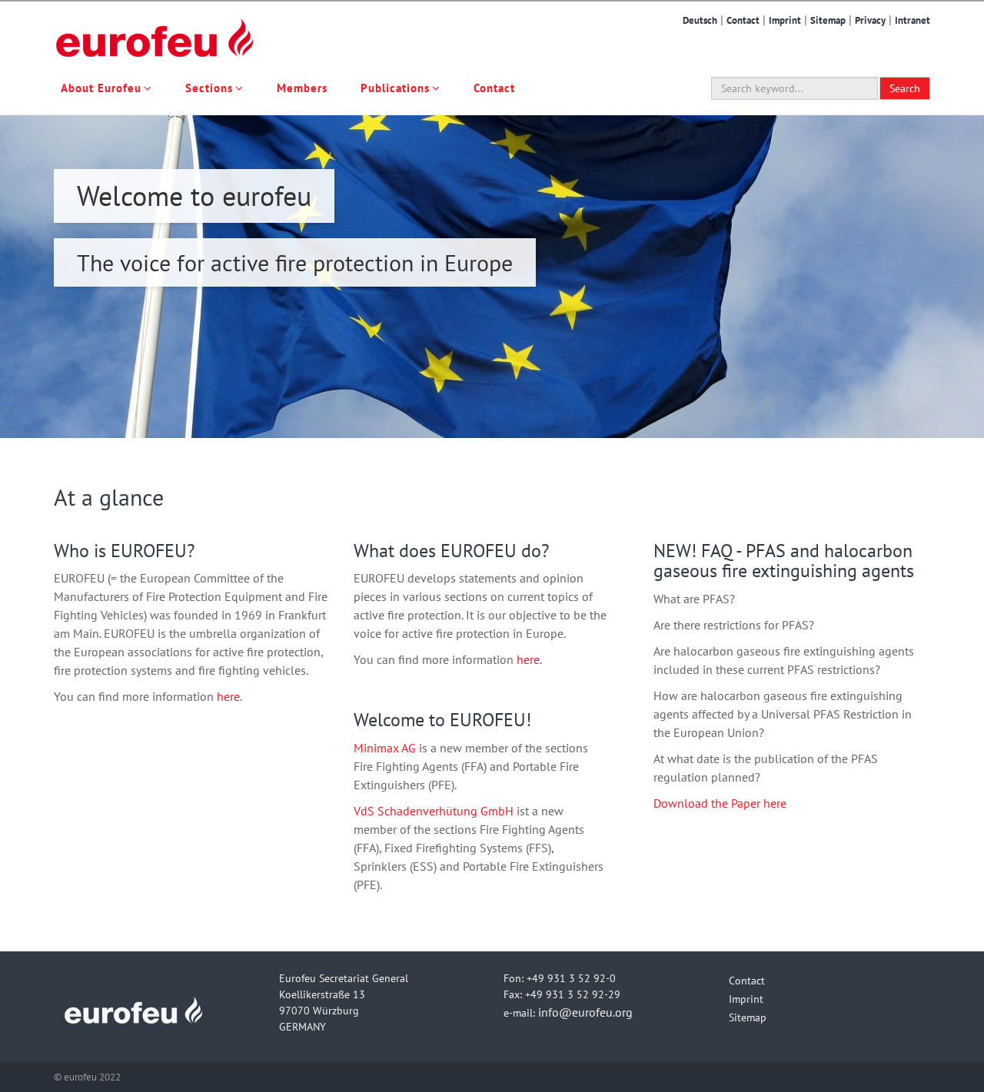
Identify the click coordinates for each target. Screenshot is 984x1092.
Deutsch (700, 20)
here (228, 696)
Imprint (785, 20)
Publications (395, 88)
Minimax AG (385, 747)
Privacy (870, 20)
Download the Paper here (719, 803)
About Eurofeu (101, 88)
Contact (743, 20)
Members (302, 88)
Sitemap (828, 20)
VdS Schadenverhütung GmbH (434, 810)
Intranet (912, 20)
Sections (209, 88)
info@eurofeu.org (585, 1012)
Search (904, 88)
